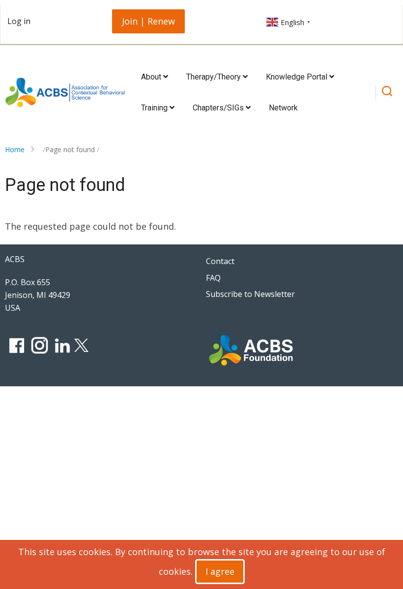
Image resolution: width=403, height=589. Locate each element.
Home (15, 149)
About (152, 76)
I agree (219, 571)
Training (155, 107)
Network (283, 107)
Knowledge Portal (297, 76)
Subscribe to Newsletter (250, 294)
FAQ (213, 277)
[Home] (65, 92)
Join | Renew (148, 21)
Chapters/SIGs (219, 107)
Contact (220, 261)
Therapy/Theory (214, 76)
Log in (18, 21)
